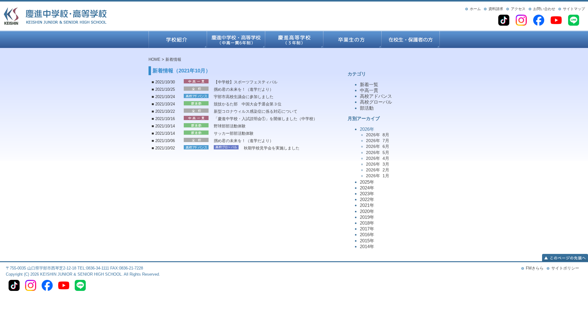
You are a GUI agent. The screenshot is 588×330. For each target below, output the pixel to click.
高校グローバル (376, 102)
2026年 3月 (377, 164)
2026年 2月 (377, 169)
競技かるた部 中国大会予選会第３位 (247, 104)
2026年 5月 (377, 152)
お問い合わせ (544, 9)
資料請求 (495, 9)
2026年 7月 (377, 140)
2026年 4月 (377, 158)
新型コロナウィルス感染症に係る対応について (255, 111)
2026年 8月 (377, 134)
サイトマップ (574, 9)
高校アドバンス (376, 96)
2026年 (374, 152)
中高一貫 (369, 90)
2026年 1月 (377, 175)
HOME (154, 59)
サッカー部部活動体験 (234, 133)
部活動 (367, 108)
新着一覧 (369, 84)
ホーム (475, 9)
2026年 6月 (377, 146)
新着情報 (173, 59)
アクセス (518, 9)
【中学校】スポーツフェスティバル (245, 82)
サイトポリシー (565, 268)
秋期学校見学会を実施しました (272, 148)
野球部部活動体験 (230, 126)
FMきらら (535, 268)
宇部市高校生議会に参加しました (243, 96)
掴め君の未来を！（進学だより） (243, 89)
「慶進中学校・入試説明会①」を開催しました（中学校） (265, 118)
